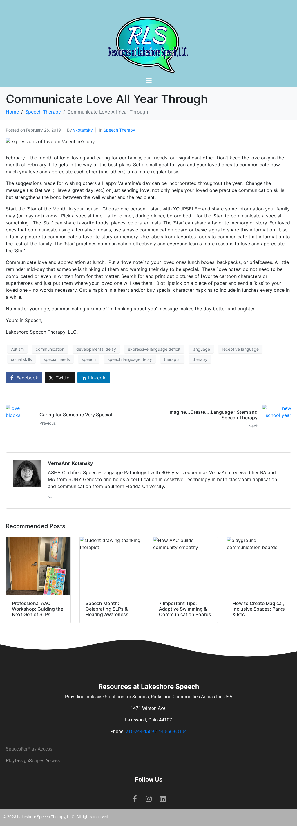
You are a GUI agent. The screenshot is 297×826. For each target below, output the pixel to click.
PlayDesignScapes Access (33, 760)
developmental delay (96, 349)
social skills (21, 359)
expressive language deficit (154, 349)
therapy (200, 359)
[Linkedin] (162, 799)
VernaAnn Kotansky (70, 463)
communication (50, 349)
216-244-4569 (140, 731)
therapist (172, 359)
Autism (17, 349)
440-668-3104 (172, 731)
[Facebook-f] (135, 799)
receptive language (240, 349)
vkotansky (83, 129)
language (201, 349)
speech (89, 359)
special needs (57, 359)
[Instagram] (148, 799)
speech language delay (130, 359)
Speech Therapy (119, 129)
